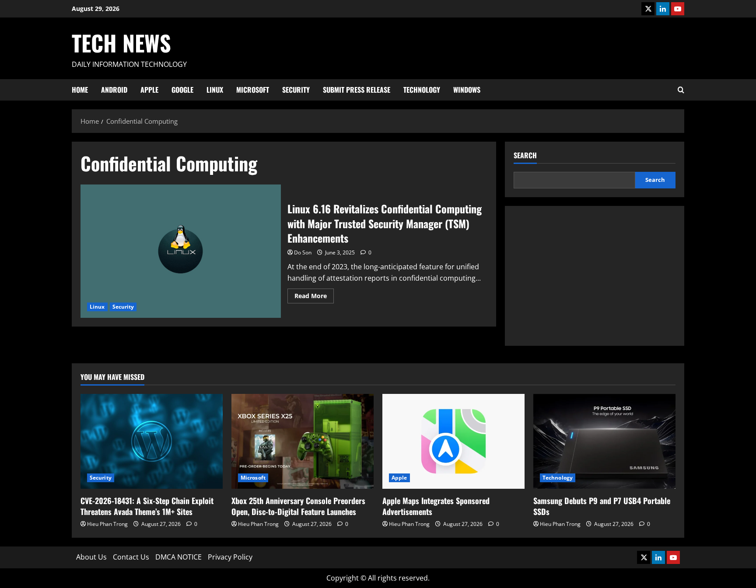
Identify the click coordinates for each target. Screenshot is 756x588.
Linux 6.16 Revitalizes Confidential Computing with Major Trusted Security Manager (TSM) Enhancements (180, 251)
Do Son (303, 252)
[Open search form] (681, 89)
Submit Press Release (356, 89)
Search (525, 155)
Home (80, 89)
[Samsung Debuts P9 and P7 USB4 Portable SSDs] (604, 441)
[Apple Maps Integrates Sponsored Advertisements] (453, 441)
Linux (214, 89)
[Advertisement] (595, 276)
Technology (421, 89)
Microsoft (252, 89)
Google (182, 89)
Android (114, 89)
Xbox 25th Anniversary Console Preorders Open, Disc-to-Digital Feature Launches (298, 506)
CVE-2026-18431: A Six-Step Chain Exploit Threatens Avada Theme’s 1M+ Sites (147, 506)
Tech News (121, 42)
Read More (314, 297)
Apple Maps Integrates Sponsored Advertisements (436, 506)
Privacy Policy (230, 557)
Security (296, 89)
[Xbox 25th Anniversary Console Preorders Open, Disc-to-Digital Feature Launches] (302, 441)
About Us (91, 557)
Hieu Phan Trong (107, 524)
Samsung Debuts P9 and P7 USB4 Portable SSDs (601, 506)
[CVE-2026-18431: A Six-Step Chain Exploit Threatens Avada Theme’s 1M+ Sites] (151, 441)
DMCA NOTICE (178, 557)
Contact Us (131, 557)
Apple (149, 89)
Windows (466, 89)
